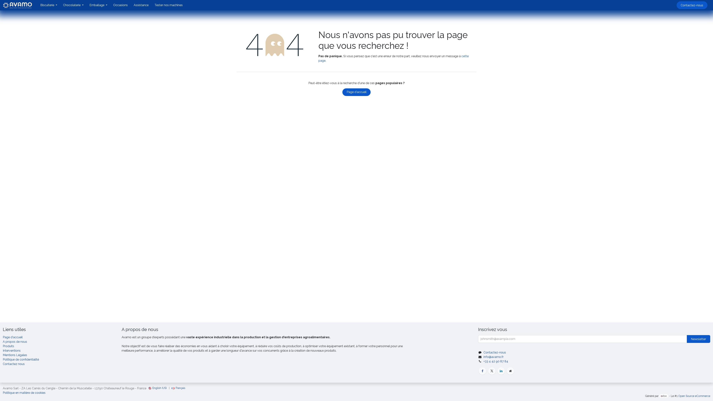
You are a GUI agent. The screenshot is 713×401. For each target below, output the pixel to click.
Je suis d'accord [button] (463, 390)
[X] (492, 371)
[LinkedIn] (501, 371)
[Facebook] (482, 371)
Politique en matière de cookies (256, 394)
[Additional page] (510, 371)
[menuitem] (48, 5)
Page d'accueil (357, 92)
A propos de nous (15, 341)
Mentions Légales (15, 355)
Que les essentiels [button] (438, 390)
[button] (698, 339)
